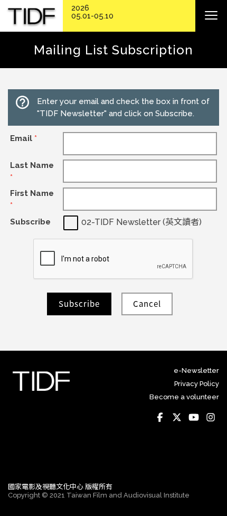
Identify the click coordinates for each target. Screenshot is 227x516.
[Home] (31, 16)
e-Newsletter (196, 370)
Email (23, 138)
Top (208, 459)
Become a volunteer (184, 397)
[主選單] (211, 16)
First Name (32, 199)
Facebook (160, 417)
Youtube (193, 417)
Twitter (176, 417)
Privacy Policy (196, 384)
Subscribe (30, 222)
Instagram (210, 417)
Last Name (32, 171)
